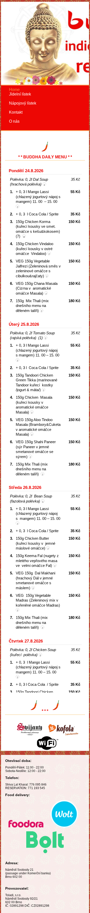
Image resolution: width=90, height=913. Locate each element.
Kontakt (15, 112)
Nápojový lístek (22, 103)
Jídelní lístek (20, 94)
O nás (14, 121)
